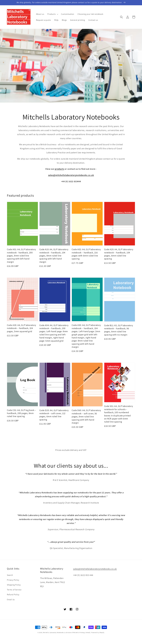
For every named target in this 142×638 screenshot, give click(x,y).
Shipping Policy (14, 585)
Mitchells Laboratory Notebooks (53, 632)
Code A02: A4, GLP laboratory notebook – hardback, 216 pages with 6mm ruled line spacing (86, 254)
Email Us (11, 599)
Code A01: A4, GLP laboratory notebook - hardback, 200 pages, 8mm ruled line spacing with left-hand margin (21, 255)
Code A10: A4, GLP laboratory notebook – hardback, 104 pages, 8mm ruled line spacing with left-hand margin (53, 255)
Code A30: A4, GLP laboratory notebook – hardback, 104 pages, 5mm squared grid (21, 328)
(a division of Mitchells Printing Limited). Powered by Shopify (84, 632)
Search (10, 575)
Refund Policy (13, 594)
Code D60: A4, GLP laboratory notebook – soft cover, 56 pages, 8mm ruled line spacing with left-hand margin (86, 416)
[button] (52, 14)
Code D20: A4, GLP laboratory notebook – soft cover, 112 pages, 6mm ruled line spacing (54, 415)
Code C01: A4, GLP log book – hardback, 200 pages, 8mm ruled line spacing (21, 413)
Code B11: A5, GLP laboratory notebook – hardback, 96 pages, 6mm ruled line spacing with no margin (118, 330)
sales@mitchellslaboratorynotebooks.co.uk (95, 568)
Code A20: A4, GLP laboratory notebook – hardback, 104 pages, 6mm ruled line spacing (118, 254)
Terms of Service (14, 589)
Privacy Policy (13, 580)
